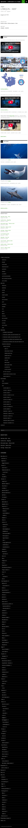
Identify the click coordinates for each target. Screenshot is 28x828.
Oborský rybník (6, 608)
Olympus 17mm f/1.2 (7, 397)
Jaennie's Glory (5, 490)
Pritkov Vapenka (5, 635)
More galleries (4, 208)
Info (1, 774)
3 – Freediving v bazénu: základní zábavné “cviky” (11, 337)
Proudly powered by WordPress (6, 826)
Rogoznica (4, 565)
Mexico (3, 313)
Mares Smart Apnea (8, 364)
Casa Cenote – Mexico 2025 (6, 240)
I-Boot (3, 519)
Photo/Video (3, 378)
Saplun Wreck (5, 538)
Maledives (3, 690)
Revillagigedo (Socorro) (7, 278)
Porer (3, 562)
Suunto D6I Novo (8, 369)
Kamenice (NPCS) (6, 606)
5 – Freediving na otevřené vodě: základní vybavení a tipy (13, 341)
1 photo (9, 159)
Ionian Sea (4, 681)
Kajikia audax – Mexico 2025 (7, 244)
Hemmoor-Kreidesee (6, 665)
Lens (3, 385)
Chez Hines (4, 485)
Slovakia (3, 322)
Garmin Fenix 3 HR (8, 355)
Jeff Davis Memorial (5, 492)
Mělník (3, 809)
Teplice (3, 813)
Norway (2, 729)
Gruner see (4, 467)
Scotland (4, 320)
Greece (2, 678)
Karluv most (4, 601)
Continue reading (4, 89)
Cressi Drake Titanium (9, 351)
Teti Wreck (5, 576)
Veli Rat (4, 515)
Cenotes (3, 706)
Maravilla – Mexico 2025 (6, 227)
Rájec (3, 637)
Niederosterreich (5, 470)
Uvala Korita (5, 544)
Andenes (3, 731)
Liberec (3, 806)
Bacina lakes (4, 501)
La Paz (3, 715)
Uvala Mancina (5, 547)
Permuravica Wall (6, 533)
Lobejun (2, 6)
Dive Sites (3, 283)
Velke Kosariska (5, 742)
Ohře (3, 631)
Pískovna (3, 633)
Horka (3, 667)
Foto (1, 772)
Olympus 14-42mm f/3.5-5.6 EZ (8, 394)
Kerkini (3, 683)
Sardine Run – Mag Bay (6, 220)
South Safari (4, 651)
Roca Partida (5, 722)
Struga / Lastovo (5, 569)
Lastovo (3, 522)
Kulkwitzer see (4, 672)
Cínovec (3, 594)
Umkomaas (4, 756)
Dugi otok (4, 506)
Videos (5, 37)
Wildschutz (4, 676)
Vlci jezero (4, 644)
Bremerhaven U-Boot (6, 660)
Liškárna (3, 615)
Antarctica (4, 259)
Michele (4, 510)
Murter (3, 556)
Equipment (3, 765)
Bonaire (3, 262)
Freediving (3, 330)
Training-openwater (5, 788)
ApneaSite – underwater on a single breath (11, 1)
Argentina (4, 287)
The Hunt (3, 162)
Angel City (4, 481)
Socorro (4, 726)
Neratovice (4, 811)
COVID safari (4, 264)
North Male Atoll (5, 697)
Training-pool (3, 790)
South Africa (4, 280)
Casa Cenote (5, 708)
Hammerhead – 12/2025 (5, 204)
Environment (5, 585)
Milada (3, 622)
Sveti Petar (5, 553)
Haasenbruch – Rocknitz (6, 663)
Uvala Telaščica (5, 513)
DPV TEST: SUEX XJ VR (6, 371)
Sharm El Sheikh (5, 649)
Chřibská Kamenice (5, 592)
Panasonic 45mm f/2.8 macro (8, 420)
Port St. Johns (4, 751)
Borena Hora (4, 590)
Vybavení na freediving (6, 344)
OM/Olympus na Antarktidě (6, 91)
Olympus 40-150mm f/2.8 (7, 399)
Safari (2, 786)
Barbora (3, 583)
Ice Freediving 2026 (5, 233)
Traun (3, 474)
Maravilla (4, 713)
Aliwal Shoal (4, 747)
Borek (3, 587)
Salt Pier (3, 494)
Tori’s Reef (4, 497)
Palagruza (4, 560)
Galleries (6, 141)
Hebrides (3, 271)
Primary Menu (26, 1)
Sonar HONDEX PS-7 (6, 376)
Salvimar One (7, 367)
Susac (3, 572)
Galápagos (4, 269)
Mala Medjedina (6, 529)
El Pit (3, 710)
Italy (3, 308)
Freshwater (3, 779)
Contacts (3, 425)
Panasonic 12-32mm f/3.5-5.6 (8, 413)
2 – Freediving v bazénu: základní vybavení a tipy (11, 334)
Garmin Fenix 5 (7, 357)
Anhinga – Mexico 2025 (6, 230)
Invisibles (4, 488)
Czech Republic (5, 299)
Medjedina (5, 531)
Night (2, 784)
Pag (2, 558)
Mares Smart (7, 362)
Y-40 (3, 688)
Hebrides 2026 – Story (5, 216)
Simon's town (4, 754)
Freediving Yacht (5, 266)
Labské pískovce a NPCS (6, 603)
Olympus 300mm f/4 (7, 408)
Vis (2, 574)
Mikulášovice (4, 619)
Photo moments (5, 383)
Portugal (4, 315)
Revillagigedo (4, 318)
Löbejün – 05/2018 (5, 27)
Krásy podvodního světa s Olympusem (9, 112)
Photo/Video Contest (5, 818)
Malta (3, 311)
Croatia (3, 297)
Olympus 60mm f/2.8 (7, 404)
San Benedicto (5, 724)
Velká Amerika (4, 642)
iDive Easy (6, 360)
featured (2, 770)
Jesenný (3, 597)
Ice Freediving (4, 781)
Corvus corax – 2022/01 (5, 132)
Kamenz (3, 669)
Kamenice (4, 599)
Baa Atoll (3, 694)
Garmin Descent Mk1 (8, 353)
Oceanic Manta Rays (5, 183)
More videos (4, 136)
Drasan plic (5, 524)
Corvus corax (11, 115)
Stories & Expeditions (5, 257)
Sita (3, 540)
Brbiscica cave (5, 508)
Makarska (4, 551)
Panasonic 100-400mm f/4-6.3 (8, 422)
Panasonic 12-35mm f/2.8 (7, 415)
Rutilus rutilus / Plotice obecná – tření (9, 22)
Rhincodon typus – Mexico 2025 (7, 223)
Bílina (3, 793)
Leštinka (3, 610)
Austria (3, 290)
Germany (3, 306)
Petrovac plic (5, 535)
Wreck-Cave (3, 815)
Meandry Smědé (5, 617)
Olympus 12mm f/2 (6, 392)
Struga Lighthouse (6, 542)
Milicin (3, 624)
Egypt (3, 301)
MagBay (3, 717)
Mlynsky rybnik (5, 626)
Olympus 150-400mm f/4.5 (8, 406)
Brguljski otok (4, 504)
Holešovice (4, 800)
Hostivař (3, 802)
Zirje (3, 578)
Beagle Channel (5, 463)
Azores (3, 292)
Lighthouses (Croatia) (6, 276)
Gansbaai (4, 749)
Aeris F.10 (6, 348)
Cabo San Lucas (5, 704)
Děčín (3, 797)
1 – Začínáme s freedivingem (7, 332)
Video (3, 381)
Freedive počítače (6, 346)
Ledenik (3, 549)
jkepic (9, 11)
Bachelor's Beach (5, 483)
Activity (2, 777)
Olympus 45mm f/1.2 (7, 401)
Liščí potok (4, 612)
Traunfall (3, 476)
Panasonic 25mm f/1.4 (7, 418)
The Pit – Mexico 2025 (5, 247)
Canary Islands (5, 294)
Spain (3, 327)
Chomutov (4, 795)
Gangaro (3, 517)
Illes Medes (4, 273)
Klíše (3, 804)
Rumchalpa (4, 640)
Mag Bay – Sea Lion (5, 237)
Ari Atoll (3, 692)
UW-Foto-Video (4, 767)
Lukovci (4, 526)
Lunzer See (5, 472)
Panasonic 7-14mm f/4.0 (7, 411)
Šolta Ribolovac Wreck (6, 567)
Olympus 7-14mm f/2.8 (7, 390)
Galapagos (4, 304)
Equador (3, 653)
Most (3, 628)
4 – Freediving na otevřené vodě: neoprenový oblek (12, 339)
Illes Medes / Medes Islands (7, 763)
